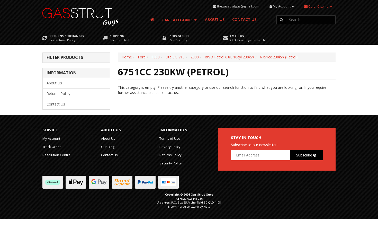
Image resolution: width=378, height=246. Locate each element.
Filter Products (65, 57)
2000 (195, 57)
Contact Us (244, 19)
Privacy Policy (170, 146)
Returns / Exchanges (67, 36)
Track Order (51, 146)
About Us (214, 19)
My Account (51, 138)
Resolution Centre (56, 155)
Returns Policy (58, 93)
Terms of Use (169, 138)
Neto (207, 206)
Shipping (117, 36)
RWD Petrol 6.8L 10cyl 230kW (229, 57)
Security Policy (170, 163)
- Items (318, 6)
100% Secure (179, 36)
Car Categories (178, 19)
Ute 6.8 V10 (175, 57)
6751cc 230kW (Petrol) (279, 57)
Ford (142, 57)
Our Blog (107, 146)
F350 (155, 57)
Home (127, 57)
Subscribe (304, 155)
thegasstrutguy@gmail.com (238, 6)
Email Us (237, 36)
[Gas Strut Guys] (80, 15)
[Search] (281, 19)
